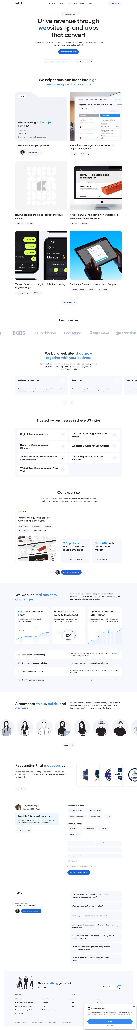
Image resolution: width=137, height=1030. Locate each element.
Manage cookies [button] (37, 1022)
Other (108, 816)
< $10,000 (73, 828)
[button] (134, 1007)
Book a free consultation (68, 51)
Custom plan (74, 834)
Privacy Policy (110, 1025)
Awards (19, 789)
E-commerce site (76, 810)
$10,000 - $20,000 (88, 828)
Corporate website (94, 810)
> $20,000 (103, 828)
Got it (110, 1021)
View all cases (67, 302)
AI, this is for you (66, 1022)
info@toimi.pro (22, 831)
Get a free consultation (77, 872)
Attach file (74, 861)
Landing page (95, 816)
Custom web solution (77, 816)
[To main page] (18, 3)
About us (67, 745)
